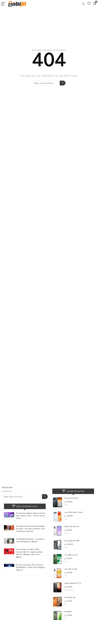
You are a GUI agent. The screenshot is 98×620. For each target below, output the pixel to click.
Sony (65, 547)
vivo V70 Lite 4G (70, 569)
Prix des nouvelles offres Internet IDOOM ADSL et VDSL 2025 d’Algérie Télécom (30, 567)
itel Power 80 (69, 598)
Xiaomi (66, 590)
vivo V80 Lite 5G (71, 555)
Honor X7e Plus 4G (71, 527)
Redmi (72, 590)
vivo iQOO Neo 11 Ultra (73, 513)
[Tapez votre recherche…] (62, 83)
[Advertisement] (49, 27)
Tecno (66, 505)
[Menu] (3, 4)
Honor (66, 533)
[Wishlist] (89, 4)
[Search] (83, 4)
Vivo (65, 519)
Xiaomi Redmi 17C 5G (72, 583)
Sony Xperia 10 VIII (71, 541)
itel (65, 604)
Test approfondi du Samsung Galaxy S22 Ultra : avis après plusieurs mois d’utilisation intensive (30, 528)
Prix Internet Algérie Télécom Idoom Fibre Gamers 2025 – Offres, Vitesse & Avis (30, 516)
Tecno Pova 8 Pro (71, 498)
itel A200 (68, 612)
